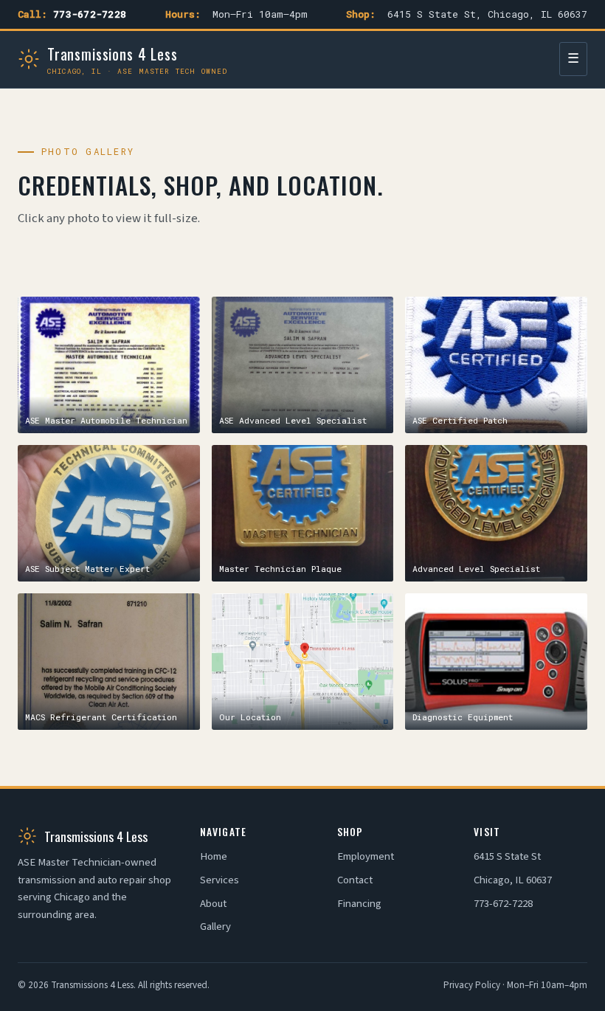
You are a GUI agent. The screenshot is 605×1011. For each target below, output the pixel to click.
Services (219, 880)
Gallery (215, 926)
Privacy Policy (471, 985)
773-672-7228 (89, 14)
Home (213, 856)
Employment (365, 856)
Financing (359, 903)
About (213, 903)
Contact (355, 880)
